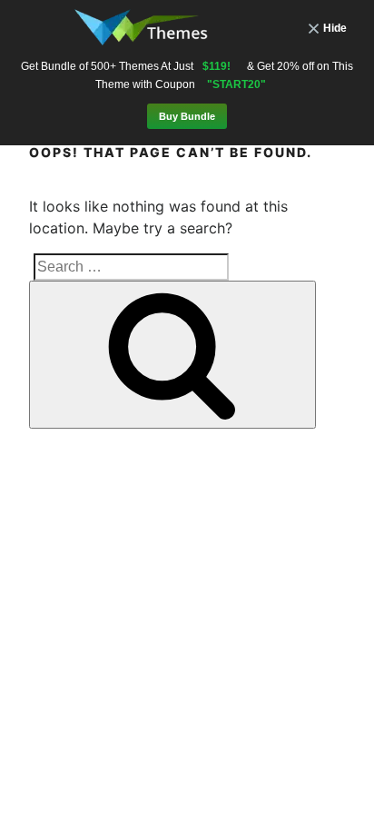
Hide (335, 28)
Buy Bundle (187, 116)
